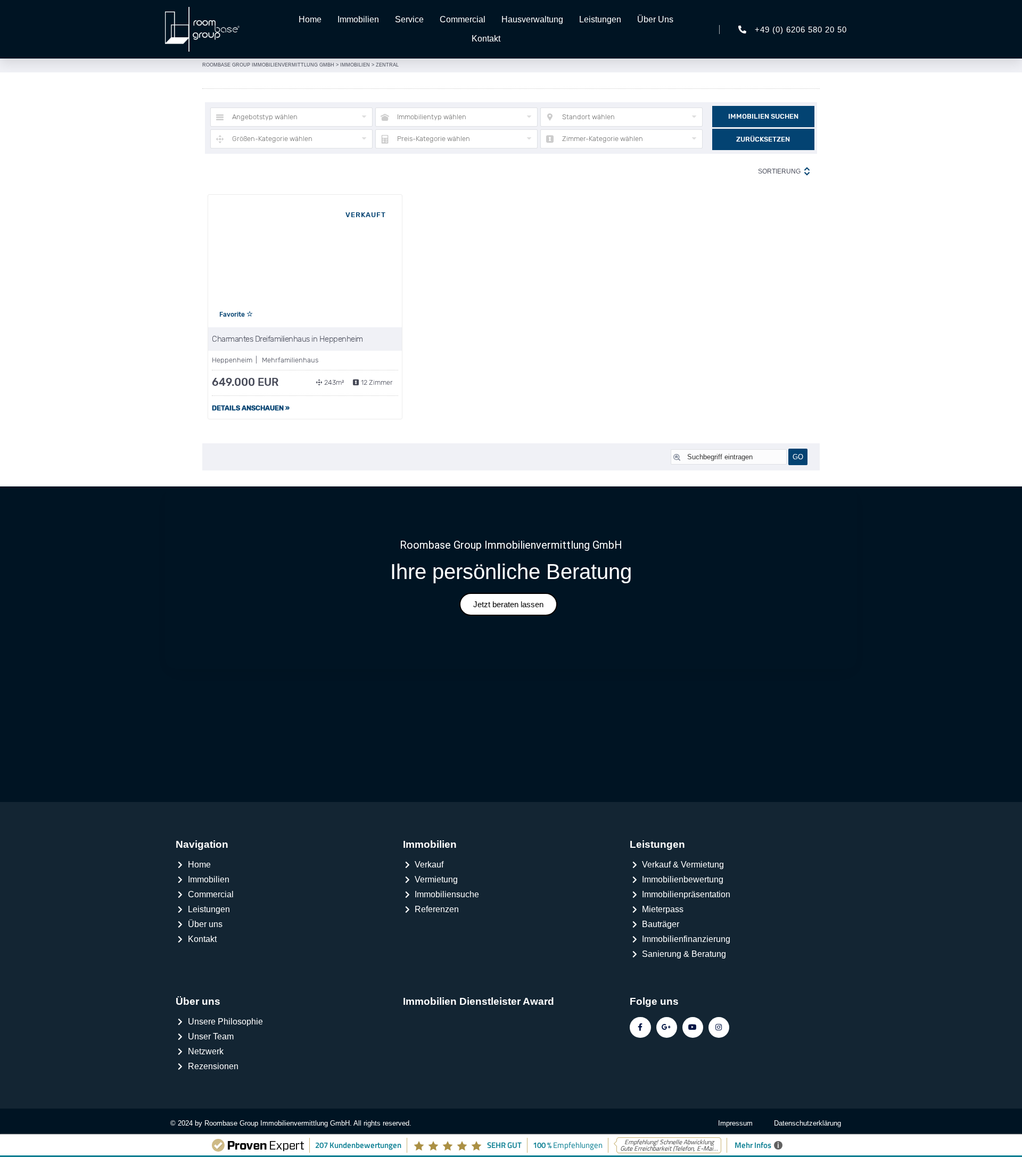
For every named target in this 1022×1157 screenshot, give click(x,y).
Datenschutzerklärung (807, 1123)
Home (310, 19)
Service (409, 19)
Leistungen (600, 19)
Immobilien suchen (763, 116)
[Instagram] (718, 1027)
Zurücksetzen (763, 139)
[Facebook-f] (640, 1027)
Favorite (232, 314)
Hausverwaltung (532, 19)
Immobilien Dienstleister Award (478, 1001)
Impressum (735, 1123)
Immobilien (358, 19)
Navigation (202, 844)
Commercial (462, 19)
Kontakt (486, 38)
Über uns (198, 1001)
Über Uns (655, 19)
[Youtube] (692, 1027)
